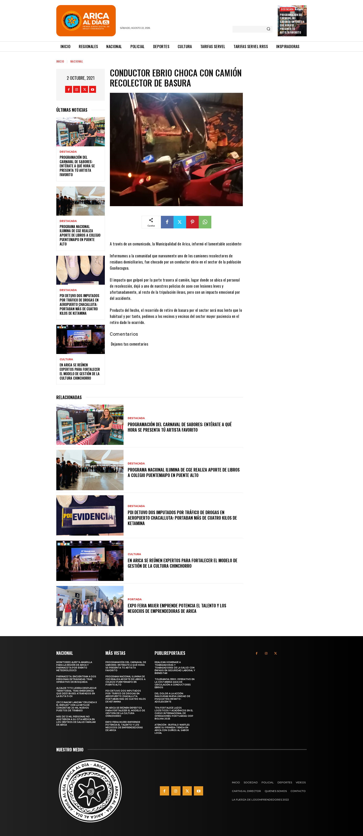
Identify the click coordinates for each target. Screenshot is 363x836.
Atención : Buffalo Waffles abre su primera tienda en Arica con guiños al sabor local (172, 728)
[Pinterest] (192, 222)
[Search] (268, 29)
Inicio (60, 61)
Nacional (76, 61)
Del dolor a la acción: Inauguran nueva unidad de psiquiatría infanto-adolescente (172, 697)
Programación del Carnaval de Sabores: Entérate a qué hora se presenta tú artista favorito (292, 23)
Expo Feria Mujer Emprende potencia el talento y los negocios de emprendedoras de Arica (177, 608)
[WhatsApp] (205, 222)
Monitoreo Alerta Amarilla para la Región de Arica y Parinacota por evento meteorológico (74, 666)
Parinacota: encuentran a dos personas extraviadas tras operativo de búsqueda (76, 679)
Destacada (287, 9)
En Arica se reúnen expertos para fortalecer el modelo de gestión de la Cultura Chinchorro (80, 371)
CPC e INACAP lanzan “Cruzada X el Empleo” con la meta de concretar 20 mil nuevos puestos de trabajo (76, 706)
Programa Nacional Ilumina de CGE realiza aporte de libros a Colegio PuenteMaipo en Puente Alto (80, 235)
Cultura (66, 359)
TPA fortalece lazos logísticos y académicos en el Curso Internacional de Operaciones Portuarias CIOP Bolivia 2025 (174, 713)
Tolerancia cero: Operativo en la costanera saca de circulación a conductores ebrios (175, 683)
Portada (135, 599)
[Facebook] (68, 89)
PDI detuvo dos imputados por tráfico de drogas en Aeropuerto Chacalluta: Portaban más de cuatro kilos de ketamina (79, 304)
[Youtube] (92, 89)
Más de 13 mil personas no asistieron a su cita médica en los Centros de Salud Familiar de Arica (76, 720)
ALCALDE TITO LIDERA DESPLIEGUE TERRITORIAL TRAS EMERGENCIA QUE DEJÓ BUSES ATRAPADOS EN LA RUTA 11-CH (76, 692)
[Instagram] (76, 89)
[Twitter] (84, 89)
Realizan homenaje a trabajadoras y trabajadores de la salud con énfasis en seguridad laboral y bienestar (175, 668)
